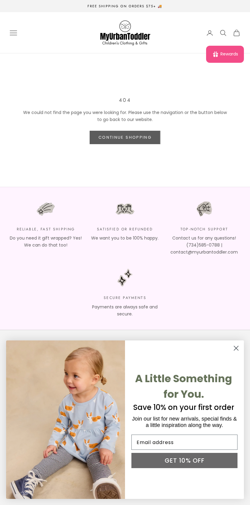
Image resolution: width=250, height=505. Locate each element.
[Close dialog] (236, 348)
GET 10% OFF (185, 460)
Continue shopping (125, 137)
